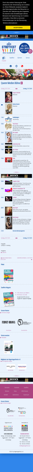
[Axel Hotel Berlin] (11, 366)
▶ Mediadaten (3, 337)
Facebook (16, 387)
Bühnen (20, 58)
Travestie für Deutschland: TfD (19, 188)
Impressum (26, 395)
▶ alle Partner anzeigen (5, 312)
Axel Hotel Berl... (11, 370)
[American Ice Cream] (22, 366)
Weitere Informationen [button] (10, 23)
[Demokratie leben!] (22, 410)
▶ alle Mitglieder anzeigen (6, 361)
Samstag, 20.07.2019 (5, 88)
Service (28, 58)
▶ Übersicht (3, 252)
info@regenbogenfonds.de (24, 446)
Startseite (7, 387)
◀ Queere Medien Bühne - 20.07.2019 (6, 258)
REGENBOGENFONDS (24, 434)
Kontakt (6, 395)
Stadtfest (12, 58)
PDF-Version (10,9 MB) (22, 295)
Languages (4, 60)
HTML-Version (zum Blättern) (23, 293)
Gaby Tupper (15, 208)
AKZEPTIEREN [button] (17, 27)
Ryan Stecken (15, 149)
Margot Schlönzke (16, 92)
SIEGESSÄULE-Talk (16, 144)
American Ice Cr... (22, 370)
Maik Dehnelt (15, 217)
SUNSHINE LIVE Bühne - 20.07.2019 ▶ (24, 258)
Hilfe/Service (24, 391)
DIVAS (14, 158)
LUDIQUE (14, 197)
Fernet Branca (8, 330)
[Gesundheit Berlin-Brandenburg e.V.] (24, 322)
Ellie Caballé (15, 132)
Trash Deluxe (15, 124)
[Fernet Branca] (8, 322)
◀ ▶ (16, 88)
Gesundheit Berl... (24, 330)
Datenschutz (16, 395)
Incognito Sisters (16, 181)
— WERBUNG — (16, 32)
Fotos (15, 391)
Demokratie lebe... (22, 415)
